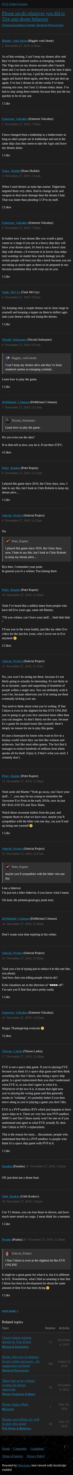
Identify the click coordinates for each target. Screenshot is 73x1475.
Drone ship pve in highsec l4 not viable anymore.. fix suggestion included (21, 1361)
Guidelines (37, 1448)
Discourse (24, 1465)
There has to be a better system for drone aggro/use (18, 1385)
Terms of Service (12, 1456)
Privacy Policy (36, 1456)
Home (6, 1448)
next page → (10, 1311)
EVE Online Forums (14, 4)
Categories (20, 1448)
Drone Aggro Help (15, 1404)
